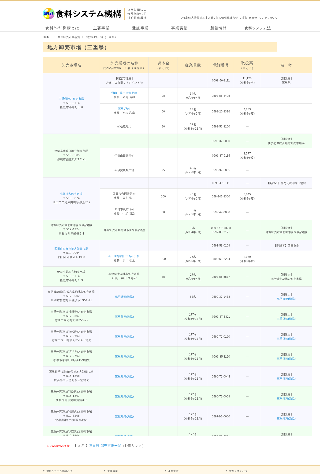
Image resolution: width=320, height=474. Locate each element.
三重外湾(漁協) (124, 316)
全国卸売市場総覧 (69, 37)
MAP (273, 17)
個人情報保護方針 (227, 17)
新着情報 (218, 28)
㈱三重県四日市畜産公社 (123, 256)
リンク (263, 17)
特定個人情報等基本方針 (198, 17)
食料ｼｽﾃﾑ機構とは (62, 28)
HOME (47, 37)
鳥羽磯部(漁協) (124, 296)
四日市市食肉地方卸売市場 (71, 248)
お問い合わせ (248, 17)
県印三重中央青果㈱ (124, 93)
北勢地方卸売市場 (71, 194)
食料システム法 (258, 28)
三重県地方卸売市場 (71, 98)
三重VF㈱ (124, 108)
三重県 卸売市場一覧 (105, 445)
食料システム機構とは (59, 471)
